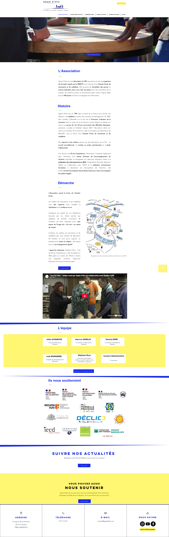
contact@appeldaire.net (105, 521)
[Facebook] (153, 523)
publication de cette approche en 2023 (72, 162)
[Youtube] (147, 523)
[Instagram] (142, 523)
